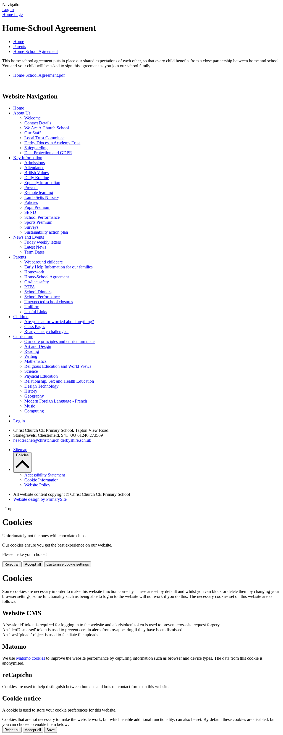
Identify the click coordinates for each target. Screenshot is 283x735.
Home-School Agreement (35, 51)
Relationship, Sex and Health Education (59, 381)
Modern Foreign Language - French (55, 401)
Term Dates (34, 252)
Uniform (31, 306)
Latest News (35, 247)
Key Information (27, 157)
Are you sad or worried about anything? (59, 321)
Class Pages (34, 326)
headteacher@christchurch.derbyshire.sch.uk (52, 440)
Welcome (32, 118)
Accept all (33, 564)
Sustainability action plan (46, 232)
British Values (36, 172)
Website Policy (37, 485)
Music (29, 406)
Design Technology (41, 386)
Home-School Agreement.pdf (39, 75)
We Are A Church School (46, 128)
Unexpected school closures (48, 301)
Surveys (31, 227)
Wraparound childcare (43, 262)
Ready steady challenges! (46, 331)
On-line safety (36, 281)
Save (50, 730)
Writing (30, 356)
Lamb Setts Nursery (41, 197)
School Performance (42, 217)
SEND (30, 212)
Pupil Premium (37, 207)
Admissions (34, 162)
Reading (31, 351)
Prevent (31, 187)
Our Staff (32, 133)
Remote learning (38, 192)
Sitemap (20, 449)
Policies (31, 202)
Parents (19, 46)
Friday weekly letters (42, 242)
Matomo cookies (30, 658)
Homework (34, 272)
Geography (34, 396)
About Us (21, 113)
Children (20, 316)
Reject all (11, 564)
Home (18, 41)
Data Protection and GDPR (48, 152)
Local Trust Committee (44, 137)
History (30, 391)
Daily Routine (36, 177)
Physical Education (41, 376)
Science (31, 371)
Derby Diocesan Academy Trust (52, 142)
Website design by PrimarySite (40, 499)
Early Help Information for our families (58, 267)
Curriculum (23, 336)
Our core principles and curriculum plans (59, 341)
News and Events (28, 237)
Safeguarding (36, 147)
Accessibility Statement (44, 475)
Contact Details (37, 123)
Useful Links (35, 311)
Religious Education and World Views (57, 366)
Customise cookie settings (67, 564)
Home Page (12, 14)
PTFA (29, 286)
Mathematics (35, 361)
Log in (8, 9)
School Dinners (37, 291)
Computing (34, 411)
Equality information (42, 182)
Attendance (34, 167)
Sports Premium (38, 222)
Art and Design (37, 346)
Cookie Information (41, 480)
